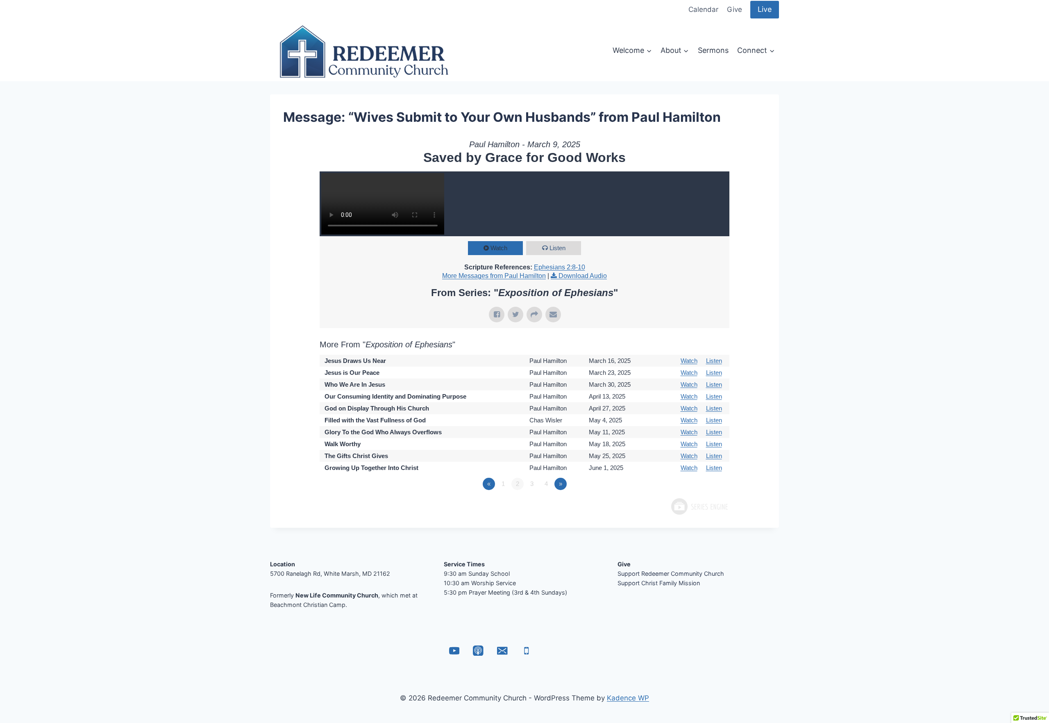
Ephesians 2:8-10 (559, 267)
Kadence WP (628, 698)
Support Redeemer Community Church (671, 573)
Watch (498, 247)
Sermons (713, 50)
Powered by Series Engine (699, 506)
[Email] (502, 650)
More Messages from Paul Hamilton (494, 275)
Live (765, 9)
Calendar (703, 9)
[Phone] (526, 650)
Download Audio (583, 275)
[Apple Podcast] (478, 650)
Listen (557, 247)
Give (734, 9)
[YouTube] (454, 650)
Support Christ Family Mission (659, 582)
